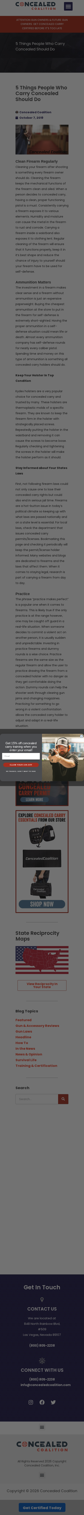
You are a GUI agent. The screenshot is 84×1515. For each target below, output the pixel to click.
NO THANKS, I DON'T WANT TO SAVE (21, 771)
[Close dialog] (81, 736)
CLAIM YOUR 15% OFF (21, 765)
